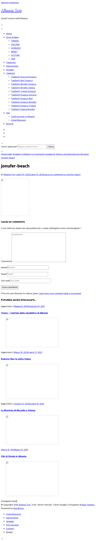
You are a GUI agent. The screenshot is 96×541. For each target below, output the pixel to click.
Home (9, 34)
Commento (6, 261)
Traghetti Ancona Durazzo (23, 77)
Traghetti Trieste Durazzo (23, 91)
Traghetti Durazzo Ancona (23, 95)
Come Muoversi (18, 120)
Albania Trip (11, 11)
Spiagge (10, 70)
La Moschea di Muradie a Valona (18, 410)
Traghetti (10, 73)
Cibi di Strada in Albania (13, 456)
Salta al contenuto (10, 3)
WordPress (18, 508)
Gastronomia (12, 66)
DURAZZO (16, 48)
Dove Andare (12, 37)
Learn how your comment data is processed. (60, 293)
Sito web (5, 281)
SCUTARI (15, 55)
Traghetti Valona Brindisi (23, 109)
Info (8, 113)
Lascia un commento (62, 175)
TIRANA (15, 41)
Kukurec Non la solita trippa (16, 359)
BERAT (14, 52)
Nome (4, 267)
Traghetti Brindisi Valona (23, 88)
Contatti (10, 529)
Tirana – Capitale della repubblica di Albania (24, 313)
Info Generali (12, 525)
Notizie (9, 124)
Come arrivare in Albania (22, 117)
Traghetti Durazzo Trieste (23, 106)
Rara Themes (88, 505)
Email (4, 274)
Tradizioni (11, 62)
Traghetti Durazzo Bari (22, 98)
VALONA (15, 44)
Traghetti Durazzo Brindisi (23, 102)
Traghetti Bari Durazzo (22, 80)
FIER (13, 59)
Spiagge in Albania (21, 154)
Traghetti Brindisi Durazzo (23, 84)
